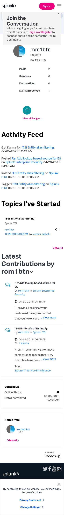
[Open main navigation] (59, 5)
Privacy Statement (30, 500)
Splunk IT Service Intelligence (33, 370)
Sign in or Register (41, 32)
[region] (32, 497)
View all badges (31, 118)
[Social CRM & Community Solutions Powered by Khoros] (52, 455)
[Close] (59, 484)
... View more (48, 317)
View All (58, 247)
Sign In (47, 6)
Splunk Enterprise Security (23, 162)
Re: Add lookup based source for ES (36, 158)
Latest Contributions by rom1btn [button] (27, 263)
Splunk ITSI (11, 223)
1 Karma (23, 343)
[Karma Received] (27, 110)
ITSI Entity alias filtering (38, 147)
